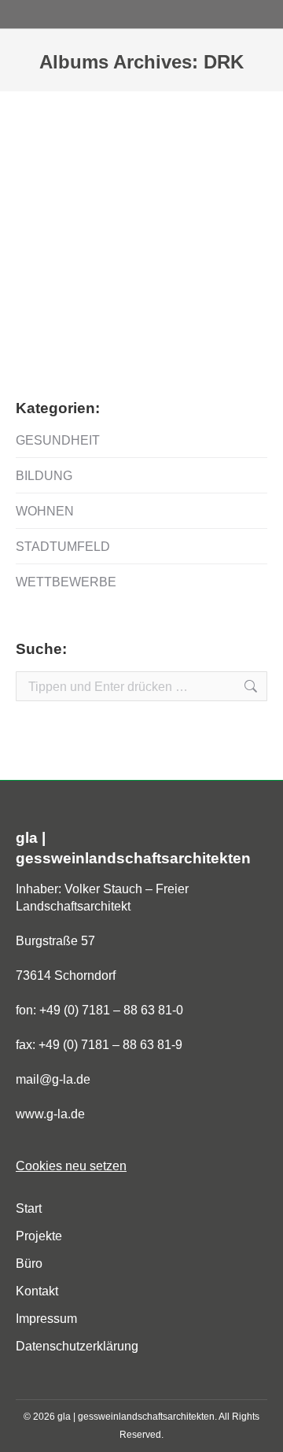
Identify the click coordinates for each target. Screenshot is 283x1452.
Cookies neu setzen (71, 1166)
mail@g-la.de (53, 1079)
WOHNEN (45, 511)
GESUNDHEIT (58, 440)
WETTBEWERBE (66, 582)
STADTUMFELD (63, 546)
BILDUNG (44, 475)
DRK (51, 315)
